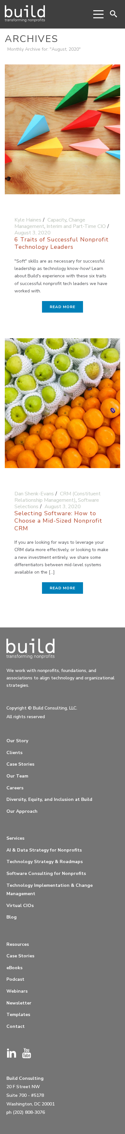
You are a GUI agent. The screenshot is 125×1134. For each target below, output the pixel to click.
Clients (14, 753)
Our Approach (22, 811)
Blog (11, 917)
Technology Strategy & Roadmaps (44, 862)
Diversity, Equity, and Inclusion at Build (49, 799)
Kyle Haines (27, 219)
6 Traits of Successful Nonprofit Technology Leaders (61, 243)
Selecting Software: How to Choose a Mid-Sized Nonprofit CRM (58, 520)
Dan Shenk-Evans (34, 493)
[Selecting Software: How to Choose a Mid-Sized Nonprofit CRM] (62, 405)
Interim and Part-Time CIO (76, 226)
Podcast (15, 979)
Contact (15, 1026)
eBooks (14, 968)
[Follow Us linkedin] (11, 1053)
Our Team (17, 776)
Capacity (56, 219)
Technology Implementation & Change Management (49, 889)
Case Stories (20, 764)
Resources (17, 944)
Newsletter (18, 1003)
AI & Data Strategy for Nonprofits (44, 850)
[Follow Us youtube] (26, 1053)
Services (15, 838)
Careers (14, 788)
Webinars (17, 991)
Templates (18, 1015)
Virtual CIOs (20, 906)
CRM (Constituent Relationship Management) (57, 497)
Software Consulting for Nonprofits (46, 873)
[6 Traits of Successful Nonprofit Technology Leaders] (62, 132)
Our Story (17, 741)
